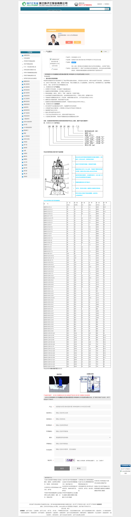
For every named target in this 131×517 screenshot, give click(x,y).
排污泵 (25, 124)
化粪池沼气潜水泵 (71, 395)
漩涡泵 (25, 147)
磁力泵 (25, 168)
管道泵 (25, 142)
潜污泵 (77, 395)
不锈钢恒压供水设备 (63, 510)
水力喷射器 (27, 136)
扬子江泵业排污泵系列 (66, 515)
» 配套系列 (26, 118)
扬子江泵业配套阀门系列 (88, 510)
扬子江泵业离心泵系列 (79, 515)
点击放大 (55, 69)
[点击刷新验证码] (70, 460)
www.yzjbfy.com (63, 506)
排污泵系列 (27, 87)
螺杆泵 (25, 156)
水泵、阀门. (67, 508)
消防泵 (25, 176)
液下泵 (25, 144)
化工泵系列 (27, 98)
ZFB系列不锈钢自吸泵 (29, 61)
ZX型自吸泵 (27, 58)
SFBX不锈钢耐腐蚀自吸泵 (30, 72)
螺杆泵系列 (27, 101)
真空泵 (25, 170)
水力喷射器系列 (28, 127)
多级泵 (25, 165)
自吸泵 (25, 153)
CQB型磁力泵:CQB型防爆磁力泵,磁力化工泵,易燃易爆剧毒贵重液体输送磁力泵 (86, 482)
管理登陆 (70, 506)
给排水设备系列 (28, 121)
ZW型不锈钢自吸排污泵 (30, 75)
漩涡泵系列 (27, 110)
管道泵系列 (27, 116)
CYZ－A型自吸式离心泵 (30, 67)
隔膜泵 (25, 159)
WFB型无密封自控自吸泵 (30, 78)
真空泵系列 (27, 90)
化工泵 (25, 162)
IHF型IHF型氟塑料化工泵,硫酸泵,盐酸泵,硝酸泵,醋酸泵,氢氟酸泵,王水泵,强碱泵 (70, 495)
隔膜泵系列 (27, 81)
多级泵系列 (27, 95)
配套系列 (99, 510)
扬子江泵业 (29, 510)
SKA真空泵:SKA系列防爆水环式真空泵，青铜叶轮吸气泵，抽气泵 (69, 488)
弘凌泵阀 (36, 510)
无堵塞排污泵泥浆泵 (85, 395)
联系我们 (107, 4)
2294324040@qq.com (49, 506)
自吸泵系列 (27, 55)
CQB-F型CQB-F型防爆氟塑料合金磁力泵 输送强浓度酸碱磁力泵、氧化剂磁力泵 (69, 482)
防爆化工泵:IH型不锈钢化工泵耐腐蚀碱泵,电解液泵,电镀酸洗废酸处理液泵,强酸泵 (102, 488)
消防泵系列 (27, 104)
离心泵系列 (27, 84)
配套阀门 (26, 130)
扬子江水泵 (43, 510)
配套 (25, 133)
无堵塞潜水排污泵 (61, 395)
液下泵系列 (27, 113)
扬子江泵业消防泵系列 (73, 512)
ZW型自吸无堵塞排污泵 (30, 69)
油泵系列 (26, 107)
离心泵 (25, 173)
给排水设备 (27, 139)
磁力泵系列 (27, 92)
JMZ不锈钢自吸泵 (28, 64)
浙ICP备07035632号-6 (85, 506)
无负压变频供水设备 (75, 510)
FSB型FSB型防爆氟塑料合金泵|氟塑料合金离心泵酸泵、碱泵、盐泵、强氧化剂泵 (53, 495)
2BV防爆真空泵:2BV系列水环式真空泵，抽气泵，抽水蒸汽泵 (85, 488)
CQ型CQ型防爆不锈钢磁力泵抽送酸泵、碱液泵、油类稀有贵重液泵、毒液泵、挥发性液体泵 (53, 482)
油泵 (25, 150)
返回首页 (99, 4)
